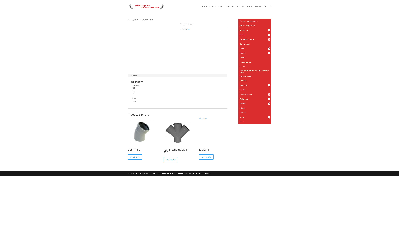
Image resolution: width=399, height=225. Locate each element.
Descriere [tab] (133, 75)
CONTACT (258, 6)
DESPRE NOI (230, 6)
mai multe (135, 157)
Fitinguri (139, 20)
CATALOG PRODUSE (216, 6)
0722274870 (166, 173)
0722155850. (177, 173)
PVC (144, 20)
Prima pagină (132, 20)
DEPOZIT (250, 6)
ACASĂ (204, 6)
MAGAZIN (240, 6)
